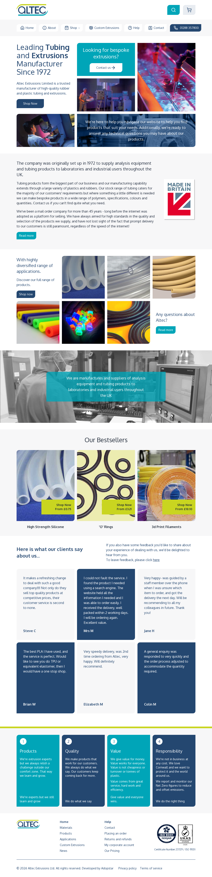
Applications (68, 839)
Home (30, 28)
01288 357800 (189, 28)
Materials (66, 827)
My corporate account (119, 845)
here (156, 560)
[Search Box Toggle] (173, 10)
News (63, 850)
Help (136, 28)
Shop (73, 28)
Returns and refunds (118, 839)
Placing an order (116, 833)
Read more (26, 235)
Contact (159, 28)
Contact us (103, 67)
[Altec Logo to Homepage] (32, 10)
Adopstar (107, 868)
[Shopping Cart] (189, 10)
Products (66, 833)
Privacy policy (127, 868)
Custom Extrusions (106, 28)
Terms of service (151, 868)
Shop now (26, 294)
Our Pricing (112, 850)
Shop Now (30, 103)
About (52, 28)
